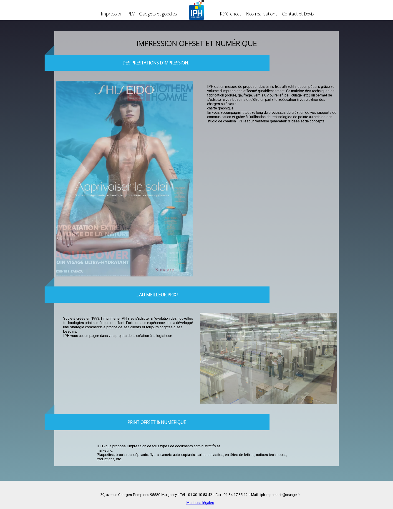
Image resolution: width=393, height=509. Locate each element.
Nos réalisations (261, 14)
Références (231, 14)
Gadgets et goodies (158, 14)
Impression (112, 14)
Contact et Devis (298, 14)
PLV (131, 14)
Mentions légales (200, 502)
